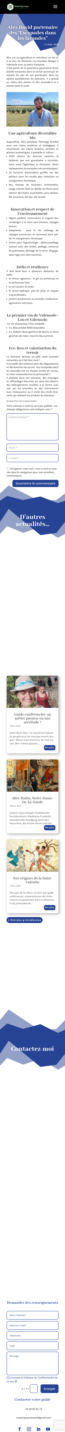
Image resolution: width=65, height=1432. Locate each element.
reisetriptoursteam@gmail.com (33, 1417)
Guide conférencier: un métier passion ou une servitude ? (32, 718)
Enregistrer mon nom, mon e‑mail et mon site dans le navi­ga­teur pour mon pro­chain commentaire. (31, 472)
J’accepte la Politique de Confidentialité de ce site (32, 1379)
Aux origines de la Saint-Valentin (32, 880)
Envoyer (49, 1389)
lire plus (49, 747)
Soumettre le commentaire (35, 483)
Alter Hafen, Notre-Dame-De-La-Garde (32, 800)
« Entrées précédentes (24, 919)
